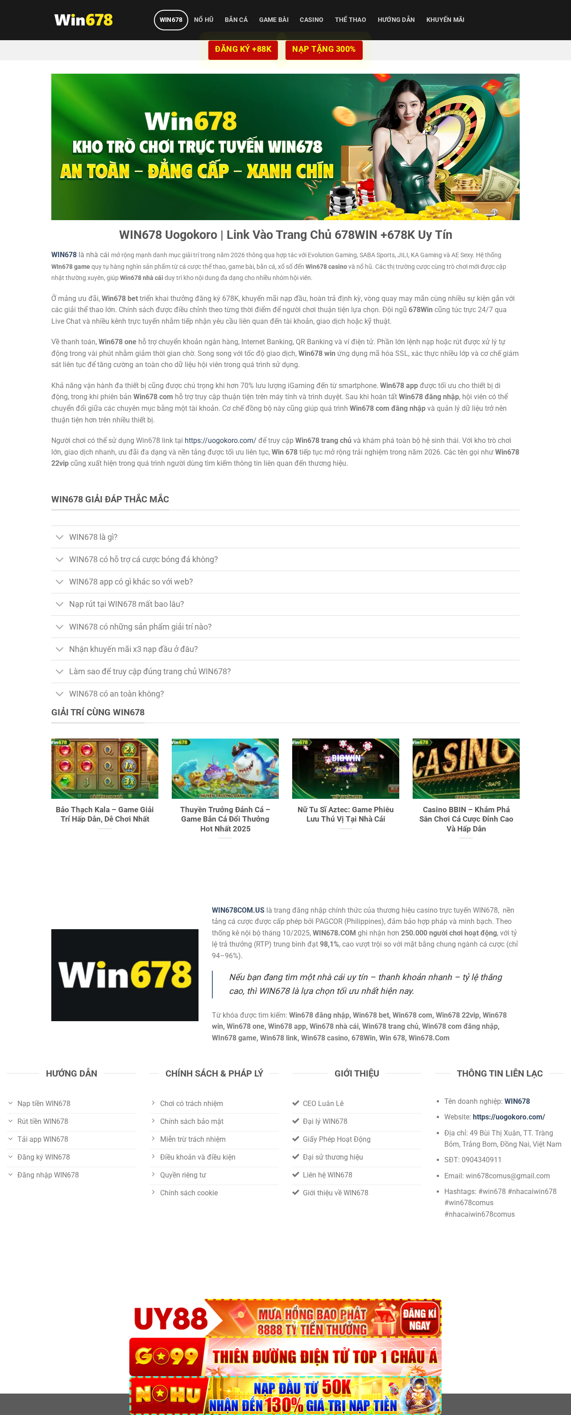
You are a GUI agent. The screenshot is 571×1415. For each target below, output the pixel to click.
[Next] (521, 800)
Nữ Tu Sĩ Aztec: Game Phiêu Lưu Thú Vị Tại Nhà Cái (346, 815)
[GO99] (285, 1357)
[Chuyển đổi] (60, 537)
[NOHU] (285, 1395)
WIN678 (171, 20)
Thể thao (350, 20)
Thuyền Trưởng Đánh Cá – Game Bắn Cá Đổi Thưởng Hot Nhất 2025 (225, 819)
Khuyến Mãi (445, 20)
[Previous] (49, 800)
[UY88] (285, 1318)
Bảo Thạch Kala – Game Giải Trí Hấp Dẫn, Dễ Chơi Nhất (105, 815)
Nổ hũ (203, 20)
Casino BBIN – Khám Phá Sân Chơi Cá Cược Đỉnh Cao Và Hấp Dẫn (466, 819)
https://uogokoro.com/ (221, 440)
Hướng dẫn (396, 20)
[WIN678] (96, 20)
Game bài (274, 20)
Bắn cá (236, 20)
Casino (311, 20)
